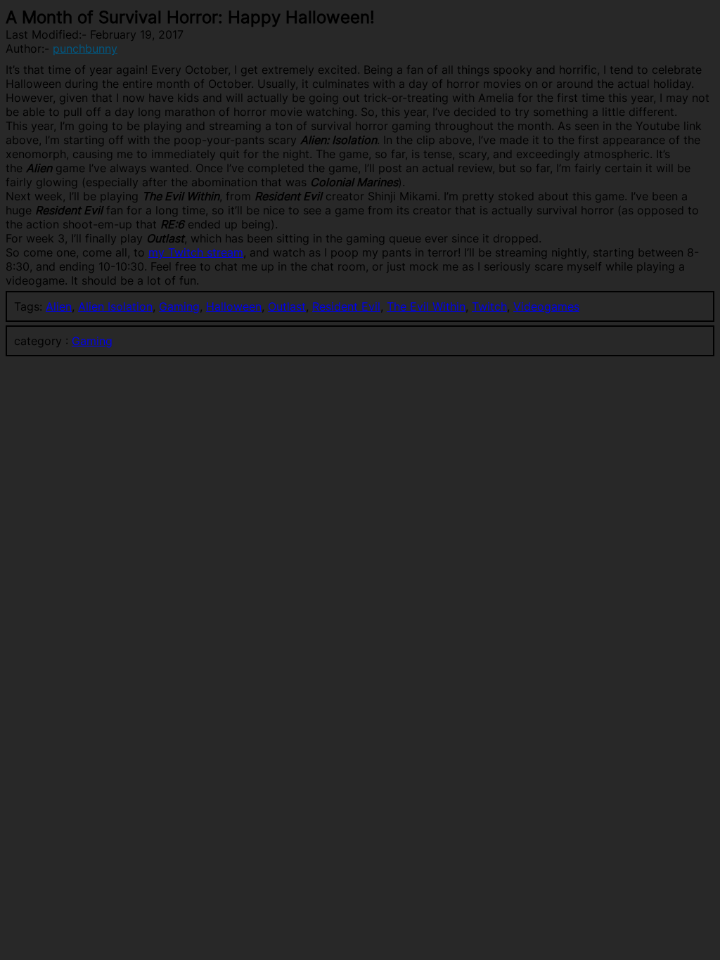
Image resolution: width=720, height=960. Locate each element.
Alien (59, 306)
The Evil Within (426, 306)
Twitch (489, 306)
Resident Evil (346, 306)
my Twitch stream (195, 252)
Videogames (546, 306)
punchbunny (85, 48)
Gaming (179, 306)
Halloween (234, 306)
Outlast (287, 306)
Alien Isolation (115, 306)
